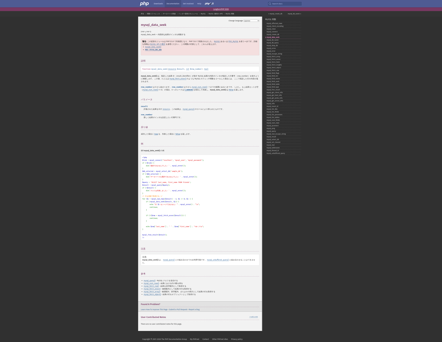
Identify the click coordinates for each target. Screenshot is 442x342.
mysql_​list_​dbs (272, 109)
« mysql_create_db (275, 14)
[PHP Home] (144, 3)
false (231, 90)
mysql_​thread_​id (273, 151)
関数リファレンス (153, 14)
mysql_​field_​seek (273, 81)
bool (206, 69)
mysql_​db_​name (273, 40)
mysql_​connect (272, 32)
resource (172, 69)
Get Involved (188, 4)
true (156, 134)
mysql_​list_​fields (273, 112)
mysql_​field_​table (273, 84)
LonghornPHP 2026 (221, 9)
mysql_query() (188, 109)
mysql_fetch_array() (152, 292)
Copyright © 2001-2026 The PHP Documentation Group (164, 339)
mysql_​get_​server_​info (275, 101)
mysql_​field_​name (273, 79)
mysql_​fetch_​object (274, 68)
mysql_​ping (271, 128)
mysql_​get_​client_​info (275, 93)
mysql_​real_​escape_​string (276, 134)
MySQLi (217, 41)
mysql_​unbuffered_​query (276, 153)
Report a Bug (194, 309)
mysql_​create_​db (273, 34)
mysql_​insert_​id (272, 106)
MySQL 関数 (230, 14)
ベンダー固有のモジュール (188, 14)
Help (199, 4)
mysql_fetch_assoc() (177, 79)
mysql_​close (271, 29)
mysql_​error (271, 51)
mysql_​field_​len (272, 76)
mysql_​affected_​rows (274, 23)
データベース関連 (169, 14)
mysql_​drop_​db (272, 46)
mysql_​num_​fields (273, 120)
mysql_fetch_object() (152, 294)
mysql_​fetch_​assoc (274, 59)
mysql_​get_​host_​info (274, 95)
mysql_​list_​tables (273, 117)
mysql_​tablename (273, 148)
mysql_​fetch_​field (273, 62)
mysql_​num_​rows (273, 123)
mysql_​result (271, 137)
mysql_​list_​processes (274, 115)
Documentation (173, 4)
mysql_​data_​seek (273, 37)
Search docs (277, 4)
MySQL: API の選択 (157, 44)
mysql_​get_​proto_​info (274, 98)
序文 (142, 14)
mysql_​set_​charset (273, 142)
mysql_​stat (271, 145)
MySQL (203, 14)
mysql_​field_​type (273, 87)
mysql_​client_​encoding (275, 26)
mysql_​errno (271, 48)
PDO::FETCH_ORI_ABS (153, 50)
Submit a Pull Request (178, 309)
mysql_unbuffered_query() (218, 260)
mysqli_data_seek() (153, 47)
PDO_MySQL (233, 41)
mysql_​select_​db (273, 139)
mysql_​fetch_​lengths (274, 65)
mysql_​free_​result (273, 90)
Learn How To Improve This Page (154, 309)
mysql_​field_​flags (273, 73)
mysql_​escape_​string (274, 54)
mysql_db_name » (294, 14)
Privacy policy (237, 339)
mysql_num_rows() (199, 87)
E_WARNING (189, 90)
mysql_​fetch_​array (273, 57)
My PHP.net (194, 339)
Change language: (236, 21)
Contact (205, 339)
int (187, 69)
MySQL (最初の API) (216, 14)
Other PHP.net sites (220, 339)
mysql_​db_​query (273, 43)
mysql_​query (271, 131)
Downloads (158, 4)
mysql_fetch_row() (151, 286)
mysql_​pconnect (273, 126)
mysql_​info (271, 104)
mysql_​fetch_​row (273, 70)
